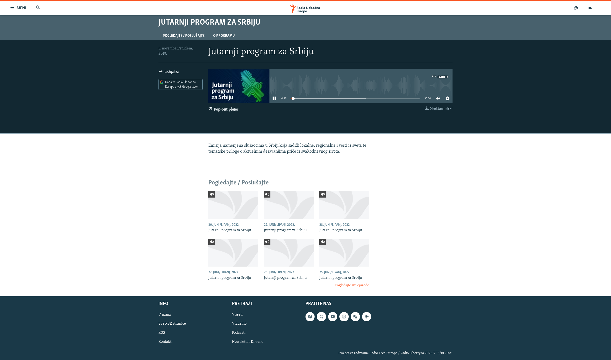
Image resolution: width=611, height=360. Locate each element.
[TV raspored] (366, 316)
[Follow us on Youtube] (332, 316)
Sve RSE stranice (172, 324)
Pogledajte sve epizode (352, 285)
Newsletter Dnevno (247, 342)
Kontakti (165, 342)
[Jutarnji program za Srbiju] (233, 205)
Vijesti (237, 315)
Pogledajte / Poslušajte (184, 36)
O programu (224, 36)
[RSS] (355, 316)
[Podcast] (576, 8)
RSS (161, 333)
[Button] (169, 73)
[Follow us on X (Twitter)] (321, 316)
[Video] (590, 8)
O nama (164, 315)
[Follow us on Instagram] (343, 316)
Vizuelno (239, 324)
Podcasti (239, 333)
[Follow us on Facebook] (310, 316)
